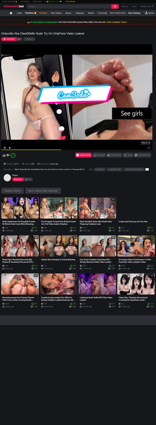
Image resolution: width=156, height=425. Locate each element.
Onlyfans (29, 39)
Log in (134, 6)
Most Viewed (56, 13)
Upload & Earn (146, 6)
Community (102, 13)
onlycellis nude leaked (134, 169)
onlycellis (99, 169)
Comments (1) (144, 155)
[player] (9, 148)
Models (91, 13)
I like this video (4, 155)
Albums (68, 13)
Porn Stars (38, 1)
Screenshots (116, 155)
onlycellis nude (114, 169)
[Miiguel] (7, 177)
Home (11, 13)
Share (129, 155)
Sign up (125, 6)
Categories (79, 13)
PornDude (25, 1)
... (147, 169)
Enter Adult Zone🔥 (10, 1)
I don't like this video (7, 155)
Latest (19, 13)
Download (101, 155)
